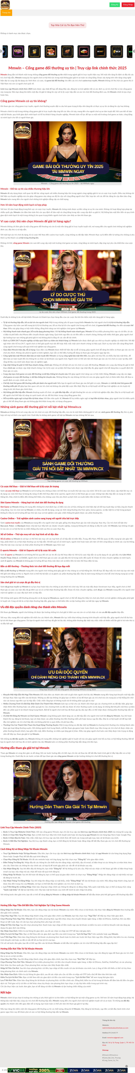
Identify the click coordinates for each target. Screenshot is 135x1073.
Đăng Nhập (128, 5)
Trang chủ (6, 13)
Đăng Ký (114, 5)
